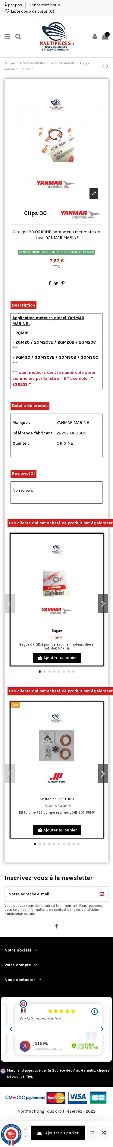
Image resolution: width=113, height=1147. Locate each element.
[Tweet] (56, 283)
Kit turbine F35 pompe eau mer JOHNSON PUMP (57, 813)
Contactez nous (44, 5)
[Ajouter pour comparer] (104, 1133)
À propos (14, 5)
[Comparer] (98, 553)
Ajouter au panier (62, 1133)
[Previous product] (104, 66)
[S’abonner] (102, 894)
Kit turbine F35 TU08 (57, 799)
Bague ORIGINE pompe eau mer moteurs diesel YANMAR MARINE (56, 646)
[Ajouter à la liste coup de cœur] (92, 1133)
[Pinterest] (62, 283)
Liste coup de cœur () (32, 11)
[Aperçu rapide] (98, 563)
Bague (57, 630)
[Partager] (50, 283)
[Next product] (107, 66)
